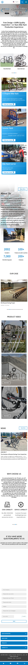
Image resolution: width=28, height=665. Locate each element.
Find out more (8, 104)
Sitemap (10, 658)
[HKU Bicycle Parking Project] (14, 291)
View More (23, 189)
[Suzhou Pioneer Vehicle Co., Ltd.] (2, 2)
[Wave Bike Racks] (7, 60)
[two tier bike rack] (14, 10)
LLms (14, 658)
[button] (26, 10)
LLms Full (18, 658)
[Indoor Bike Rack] (21, 60)
